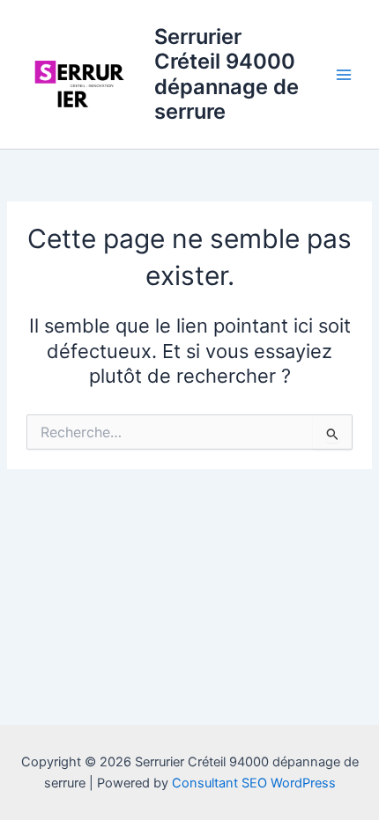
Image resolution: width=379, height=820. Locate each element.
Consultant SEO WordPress (254, 783)
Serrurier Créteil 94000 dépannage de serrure (226, 74)
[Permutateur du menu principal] (343, 74)
